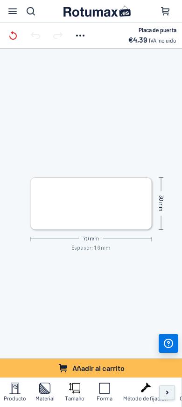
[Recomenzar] (13, 35)
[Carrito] (165, 11)
